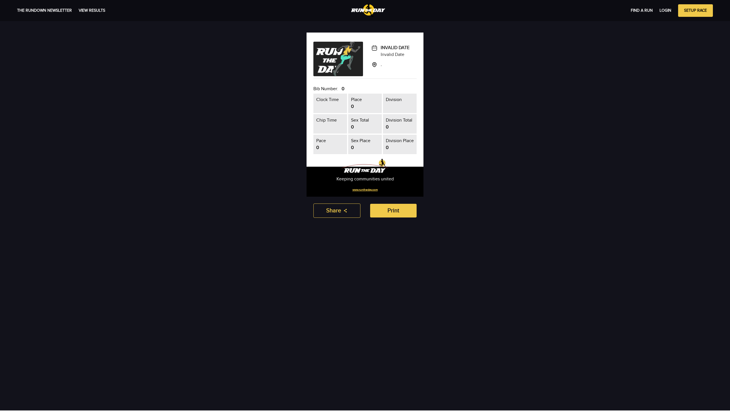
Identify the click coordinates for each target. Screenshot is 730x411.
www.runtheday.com (365, 190)
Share (333, 210)
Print (393, 210)
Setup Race (695, 10)
